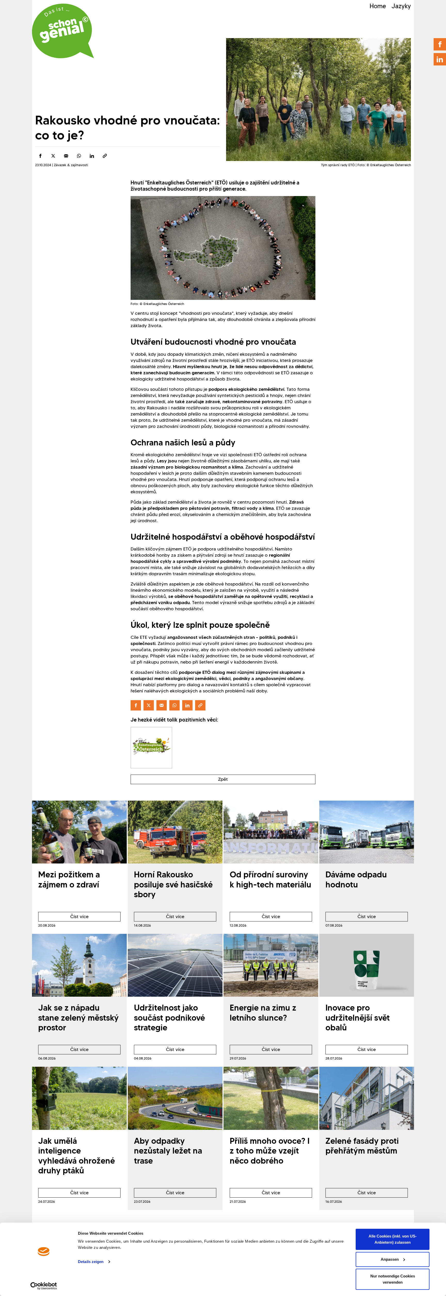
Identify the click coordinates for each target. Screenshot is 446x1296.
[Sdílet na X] (53, 156)
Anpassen (390, 1259)
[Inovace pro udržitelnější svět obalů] (366, 965)
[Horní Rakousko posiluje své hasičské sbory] (175, 832)
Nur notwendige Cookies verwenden (392, 1279)
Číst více (63, 917)
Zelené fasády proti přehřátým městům (362, 1146)
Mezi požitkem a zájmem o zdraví (69, 879)
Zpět (223, 779)
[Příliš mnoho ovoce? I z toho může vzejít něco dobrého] (271, 1098)
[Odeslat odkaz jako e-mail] (66, 156)
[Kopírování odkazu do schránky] (105, 156)
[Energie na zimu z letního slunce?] (271, 965)
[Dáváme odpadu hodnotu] (366, 832)
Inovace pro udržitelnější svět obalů (357, 1017)
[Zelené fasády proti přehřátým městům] (366, 1098)
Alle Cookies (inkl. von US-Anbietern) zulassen (393, 1239)
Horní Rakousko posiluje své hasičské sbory (173, 884)
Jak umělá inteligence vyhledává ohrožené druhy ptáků (76, 1155)
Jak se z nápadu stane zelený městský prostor (78, 1017)
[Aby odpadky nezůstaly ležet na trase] (175, 1098)
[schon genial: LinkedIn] (440, 59)
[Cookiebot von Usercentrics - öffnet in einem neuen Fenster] (43, 1286)
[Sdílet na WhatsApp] (79, 156)
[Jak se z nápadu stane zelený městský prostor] (79, 965)
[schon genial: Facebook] (440, 44)
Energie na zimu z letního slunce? (263, 1012)
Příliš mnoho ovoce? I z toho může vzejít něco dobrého (269, 1151)
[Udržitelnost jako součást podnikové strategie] (175, 965)
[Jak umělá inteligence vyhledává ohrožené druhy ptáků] (79, 1098)
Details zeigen (90, 1261)
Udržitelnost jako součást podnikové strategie (169, 1017)
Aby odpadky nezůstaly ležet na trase (168, 1151)
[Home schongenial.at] (63, 31)
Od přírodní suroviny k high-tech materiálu (270, 879)
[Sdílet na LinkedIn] (92, 156)
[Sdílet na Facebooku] (40, 156)
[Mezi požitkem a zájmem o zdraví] (79, 832)
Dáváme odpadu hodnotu (356, 879)
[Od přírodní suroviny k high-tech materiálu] (271, 832)
